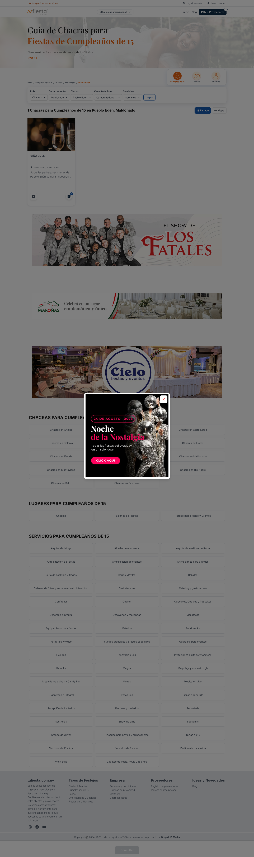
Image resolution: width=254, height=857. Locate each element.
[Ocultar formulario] (163, 399)
